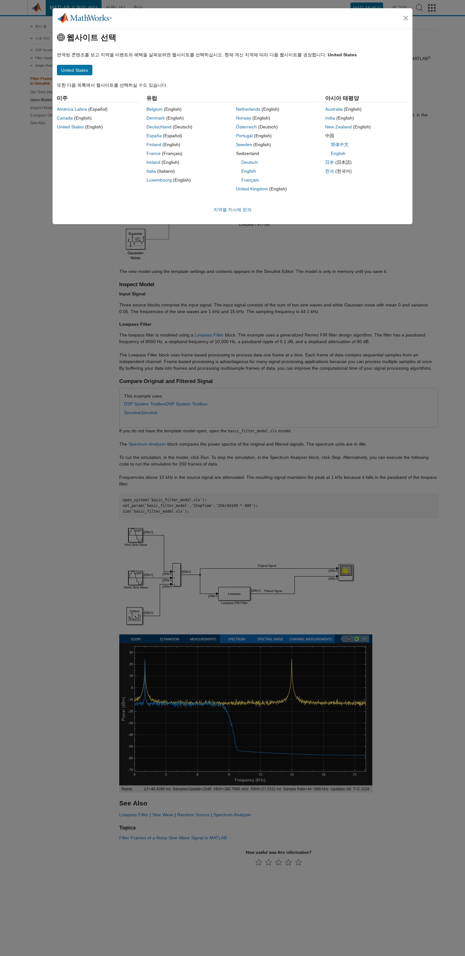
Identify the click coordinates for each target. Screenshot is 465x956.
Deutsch (249, 162)
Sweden (244, 144)
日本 (329, 162)
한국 (329, 171)
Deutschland (158, 126)
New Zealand (338, 126)
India (330, 117)
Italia (151, 171)
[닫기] (405, 18)
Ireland (153, 162)
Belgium (154, 109)
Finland (153, 144)
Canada (65, 117)
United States (70, 126)
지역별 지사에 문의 (232, 209)
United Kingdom (252, 188)
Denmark (155, 117)
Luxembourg (159, 179)
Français (250, 179)
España (154, 135)
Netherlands (248, 109)
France (153, 153)
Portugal (244, 135)
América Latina (72, 109)
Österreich (246, 126)
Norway (243, 117)
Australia (334, 109)
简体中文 (340, 144)
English (248, 171)
